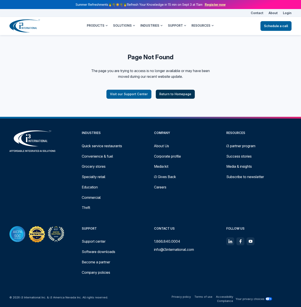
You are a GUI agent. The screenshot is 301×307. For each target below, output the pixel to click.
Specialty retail (93, 177)
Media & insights (239, 166)
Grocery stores (94, 166)
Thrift (86, 207)
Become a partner (96, 262)
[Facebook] (240, 241)
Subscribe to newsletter (245, 177)
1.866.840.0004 (167, 241)
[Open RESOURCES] (213, 25)
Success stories (239, 156)
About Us (161, 146)
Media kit (161, 166)
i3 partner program (240, 146)
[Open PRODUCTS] (107, 25)
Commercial (91, 197)
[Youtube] (251, 241)
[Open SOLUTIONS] (134, 25)
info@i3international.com (174, 249)
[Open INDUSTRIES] (161, 25)
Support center (94, 241)
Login (287, 13)
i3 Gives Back (165, 177)
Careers (160, 187)
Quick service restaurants (102, 146)
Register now (215, 4)
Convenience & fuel (97, 156)
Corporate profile (167, 156)
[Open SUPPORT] (185, 25)
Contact (257, 13)
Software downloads (98, 251)
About (273, 13)
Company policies (96, 272)
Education (90, 187)
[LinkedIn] (230, 241)
